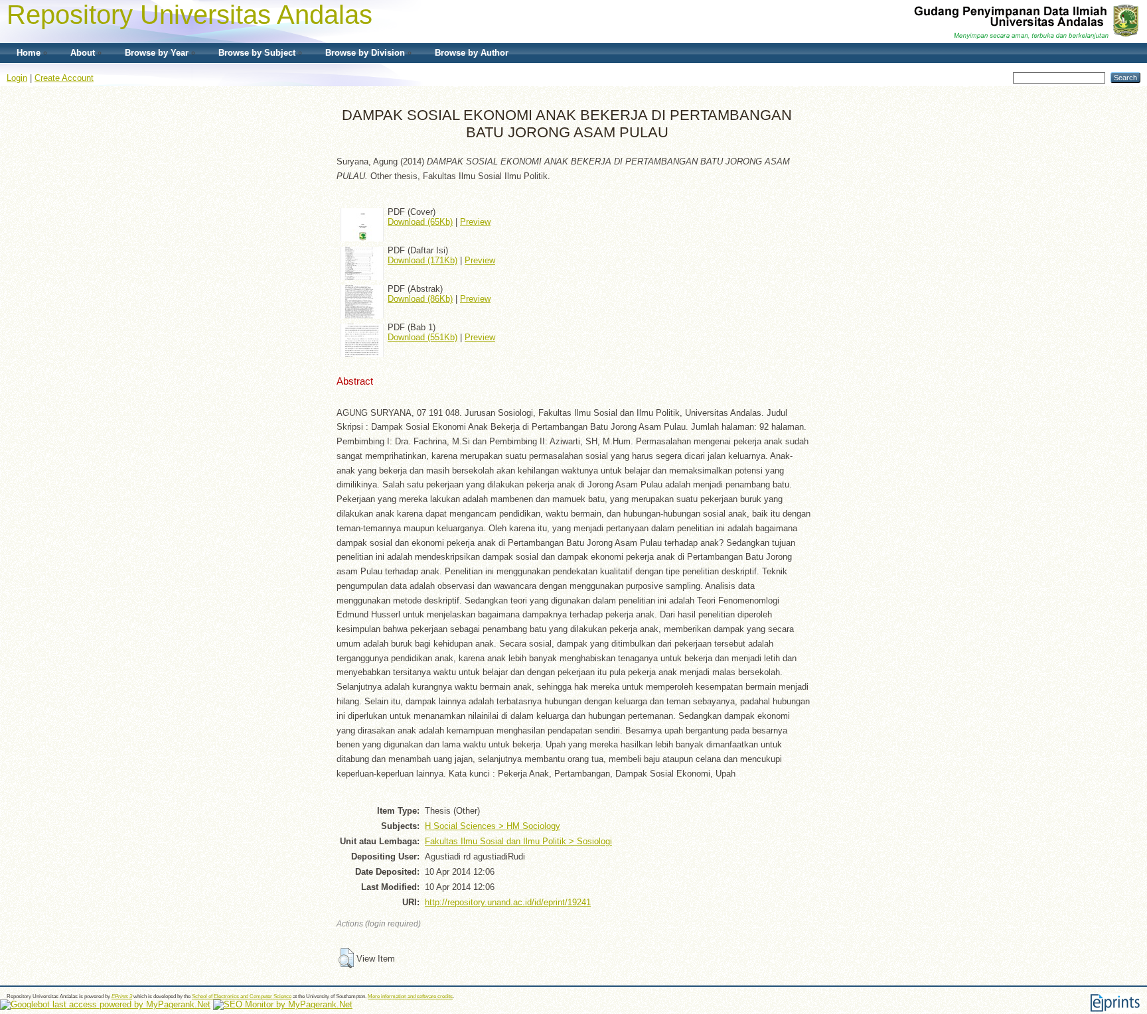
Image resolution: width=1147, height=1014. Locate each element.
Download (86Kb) (420, 299)
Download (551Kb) (422, 337)
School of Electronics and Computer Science (241, 996)
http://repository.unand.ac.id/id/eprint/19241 (508, 902)
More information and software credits (410, 996)
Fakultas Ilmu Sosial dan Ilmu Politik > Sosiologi (518, 841)
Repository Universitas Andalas (189, 14)
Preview (475, 222)
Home (28, 53)
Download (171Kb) (422, 260)
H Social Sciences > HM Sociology (492, 826)
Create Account (64, 78)
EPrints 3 (122, 996)
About (82, 53)
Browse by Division (365, 53)
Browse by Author (471, 53)
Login (17, 78)
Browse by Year (157, 53)
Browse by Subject (256, 53)
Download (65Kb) (420, 222)
